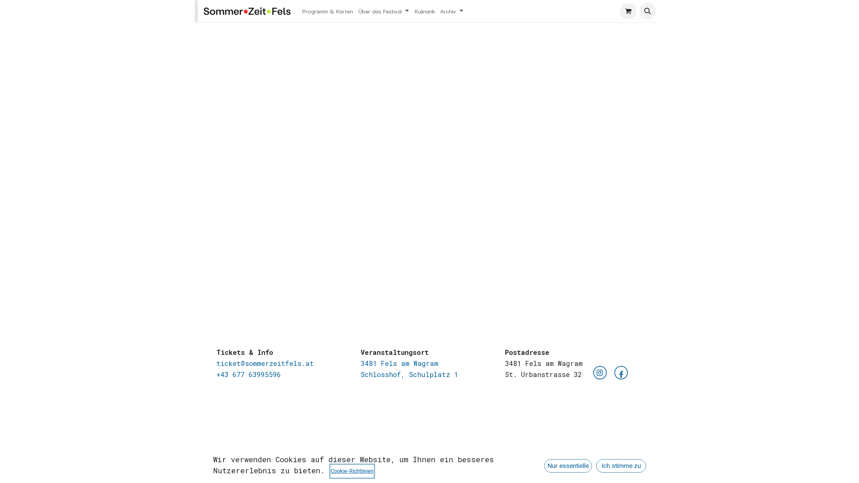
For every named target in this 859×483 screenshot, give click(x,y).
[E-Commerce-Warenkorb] (628, 11)
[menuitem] (328, 11)
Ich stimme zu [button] (621, 466)
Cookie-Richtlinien (352, 471)
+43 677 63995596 (248, 374)
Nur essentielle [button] (568, 466)
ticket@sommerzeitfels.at (265, 363)
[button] (647, 11)
